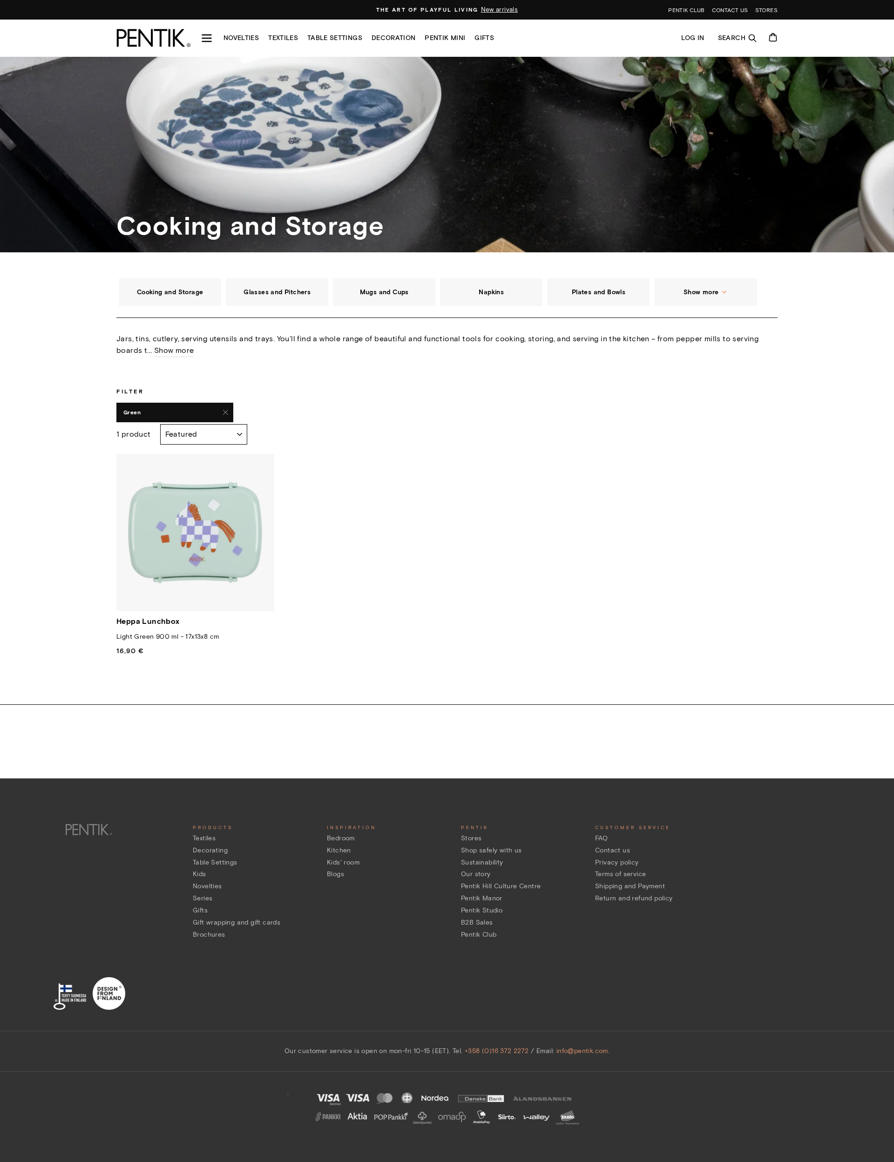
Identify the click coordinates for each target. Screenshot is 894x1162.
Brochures (209, 935)
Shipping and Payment (630, 886)
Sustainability (482, 862)
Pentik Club (478, 935)
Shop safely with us (491, 850)
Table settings (334, 38)
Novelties (241, 38)
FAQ (601, 838)
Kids (199, 874)
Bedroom (341, 838)
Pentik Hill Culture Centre (501, 886)
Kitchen (339, 850)
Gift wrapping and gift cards (236, 922)
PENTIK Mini (445, 38)
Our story (476, 874)
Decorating (210, 850)
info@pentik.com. (583, 1051)
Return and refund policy (634, 898)
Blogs (335, 874)
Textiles (283, 38)
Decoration (394, 38)
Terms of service (620, 874)
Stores (766, 10)
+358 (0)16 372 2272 (497, 1051)
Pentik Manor (481, 898)
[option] (447, 10)
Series (202, 898)
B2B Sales (477, 922)
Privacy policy (617, 862)
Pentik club (686, 10)
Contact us (730, 10)
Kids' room (343, 862)
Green (132, 412)
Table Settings (215, 862)
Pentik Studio (481, 910)
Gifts (484, 38)
